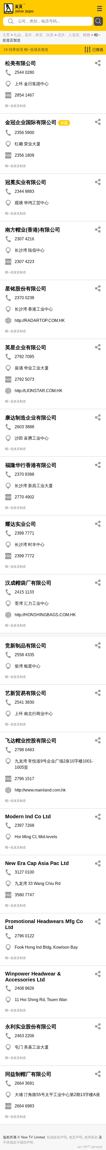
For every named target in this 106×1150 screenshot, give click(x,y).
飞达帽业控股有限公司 (31, 740)
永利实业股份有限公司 (31, 1026)
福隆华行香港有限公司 (31, 465)
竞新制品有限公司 (25, 645)
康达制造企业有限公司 (31, 418)
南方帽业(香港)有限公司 (32, 230)
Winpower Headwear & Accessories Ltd (33, 976)
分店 (64, 123)
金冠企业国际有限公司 (31, 122)
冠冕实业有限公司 (25, 182)
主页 (6, 35)
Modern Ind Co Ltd (28, 816)
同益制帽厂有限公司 (28, 1074)
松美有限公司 (20, 63)
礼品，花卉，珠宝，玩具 (34, 35)
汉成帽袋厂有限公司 (28, 583)
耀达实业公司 (20, 524)
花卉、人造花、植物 (74, 35)
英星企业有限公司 (25, 347)
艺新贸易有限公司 (25, 693)
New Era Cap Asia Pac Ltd (37, 863)
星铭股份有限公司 (25, 288)
